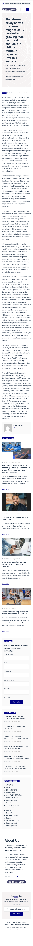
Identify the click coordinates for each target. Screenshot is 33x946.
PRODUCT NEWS (12, 815)
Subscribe (16, 702)
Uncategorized (11, 826)
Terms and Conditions (16, 930)
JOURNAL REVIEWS (12, 805)
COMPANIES (10, 792)
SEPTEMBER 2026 (12, 820)
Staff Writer (12, 93)
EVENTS (9, 803)
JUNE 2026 (10, 808)
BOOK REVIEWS (11, 790)
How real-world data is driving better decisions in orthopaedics (15, 767)
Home (7, 66)
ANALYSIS (9, 785)
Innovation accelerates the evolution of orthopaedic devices (16, 737)
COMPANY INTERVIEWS (14, 795)
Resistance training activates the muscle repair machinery (16, 747)
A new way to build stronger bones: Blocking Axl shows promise (16, 757)
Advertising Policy (21, 927)
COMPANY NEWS (12, 798)
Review (8, 818)
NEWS (4, 93)
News (13, 66)
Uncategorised (11, 823)
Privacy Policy (11, 927)
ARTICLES (9, 787)
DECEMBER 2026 (12, 800)
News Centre (10, 813)
